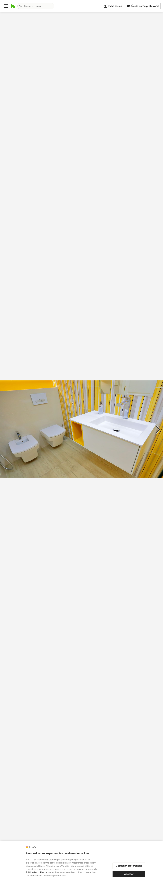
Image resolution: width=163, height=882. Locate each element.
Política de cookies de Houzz (40, 872)
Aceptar (129, 873)
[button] (6, 6)
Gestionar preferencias (129, 865)
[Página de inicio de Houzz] (13, 6)
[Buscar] (20, 6)
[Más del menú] (157, 840)
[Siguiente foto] (158, 429)
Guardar (94, 840)
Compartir (74, 840)
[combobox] (35, 6)
